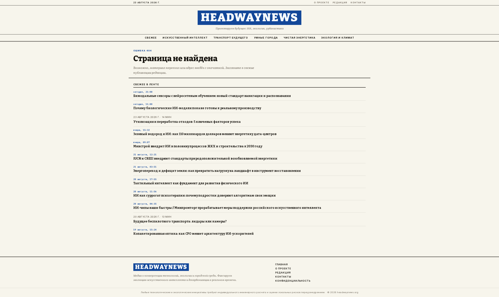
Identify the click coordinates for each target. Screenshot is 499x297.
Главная (281, 264)
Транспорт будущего (230, 37)
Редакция (340, 3)
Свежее (151, 37)
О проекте (321, 3)
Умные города (266, 37)
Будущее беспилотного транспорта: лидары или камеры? (180, 221)
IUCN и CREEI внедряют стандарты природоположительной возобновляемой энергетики (205, 158)
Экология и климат (337, 37)
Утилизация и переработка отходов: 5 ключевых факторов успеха (187, 122)
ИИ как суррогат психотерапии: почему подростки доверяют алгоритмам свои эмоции (204, 195)
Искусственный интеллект (185, 37)
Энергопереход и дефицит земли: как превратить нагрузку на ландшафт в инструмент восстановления (217, 171)
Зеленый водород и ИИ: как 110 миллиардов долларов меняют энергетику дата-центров (205, 134)
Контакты (358, 3)
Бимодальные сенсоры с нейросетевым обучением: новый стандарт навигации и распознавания (212, 96)
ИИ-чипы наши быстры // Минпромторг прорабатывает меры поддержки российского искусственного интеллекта (227, 208)
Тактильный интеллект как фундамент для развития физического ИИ (190, 183)
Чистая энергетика (299, 37)
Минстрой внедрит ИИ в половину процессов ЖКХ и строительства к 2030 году (197, 146)
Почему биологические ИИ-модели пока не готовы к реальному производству (197, 108)
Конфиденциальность (293, 281)
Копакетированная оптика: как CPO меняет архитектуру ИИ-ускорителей (193, 233)
